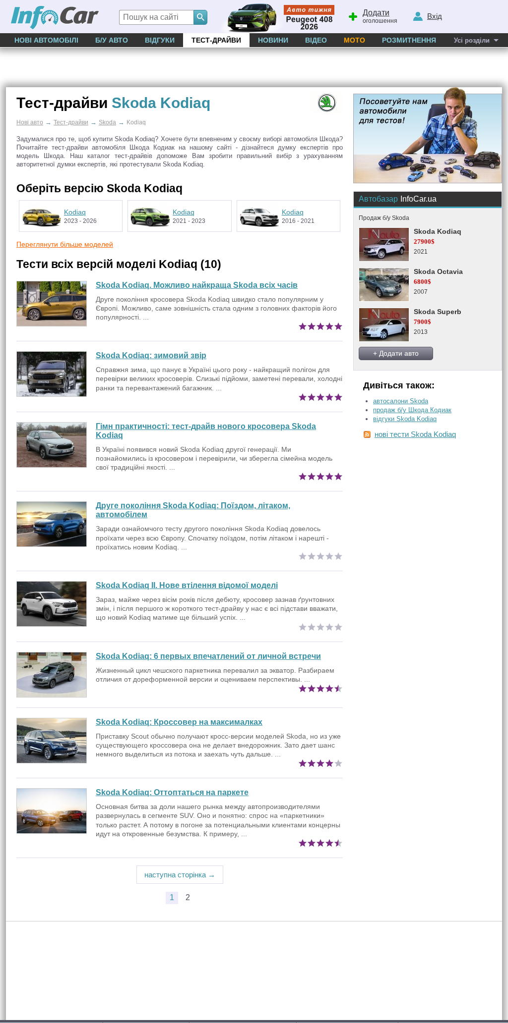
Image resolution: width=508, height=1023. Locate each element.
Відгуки (160, 40)
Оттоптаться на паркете (172, 792)
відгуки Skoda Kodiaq (405, 419)
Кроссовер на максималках (179, 722)
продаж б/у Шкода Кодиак (412, 410)
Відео (316, 40)
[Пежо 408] (275, 16)
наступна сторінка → (179, 874)
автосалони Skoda (400, 401)
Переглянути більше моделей (64, 244)
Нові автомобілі (46, 40)
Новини (273, 40)
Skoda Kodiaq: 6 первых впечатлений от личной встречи (208, 656)
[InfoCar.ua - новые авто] (55, 18)
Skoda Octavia (438, 271)
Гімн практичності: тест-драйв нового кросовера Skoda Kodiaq (206, 430)
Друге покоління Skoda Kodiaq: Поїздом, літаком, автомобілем (193, 510)
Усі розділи (472, 40)
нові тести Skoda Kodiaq (415, 434)
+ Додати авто (396, 353)
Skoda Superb (437, 312)
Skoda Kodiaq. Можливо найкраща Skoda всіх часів (197, 285)
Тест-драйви (216, 40)
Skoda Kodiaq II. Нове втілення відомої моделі (187, 585)
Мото (354, 40)
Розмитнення (409, 40)
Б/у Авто (111, 40)
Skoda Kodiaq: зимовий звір (151, 355)
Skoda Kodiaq (437, 231)
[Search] (200, 17)
